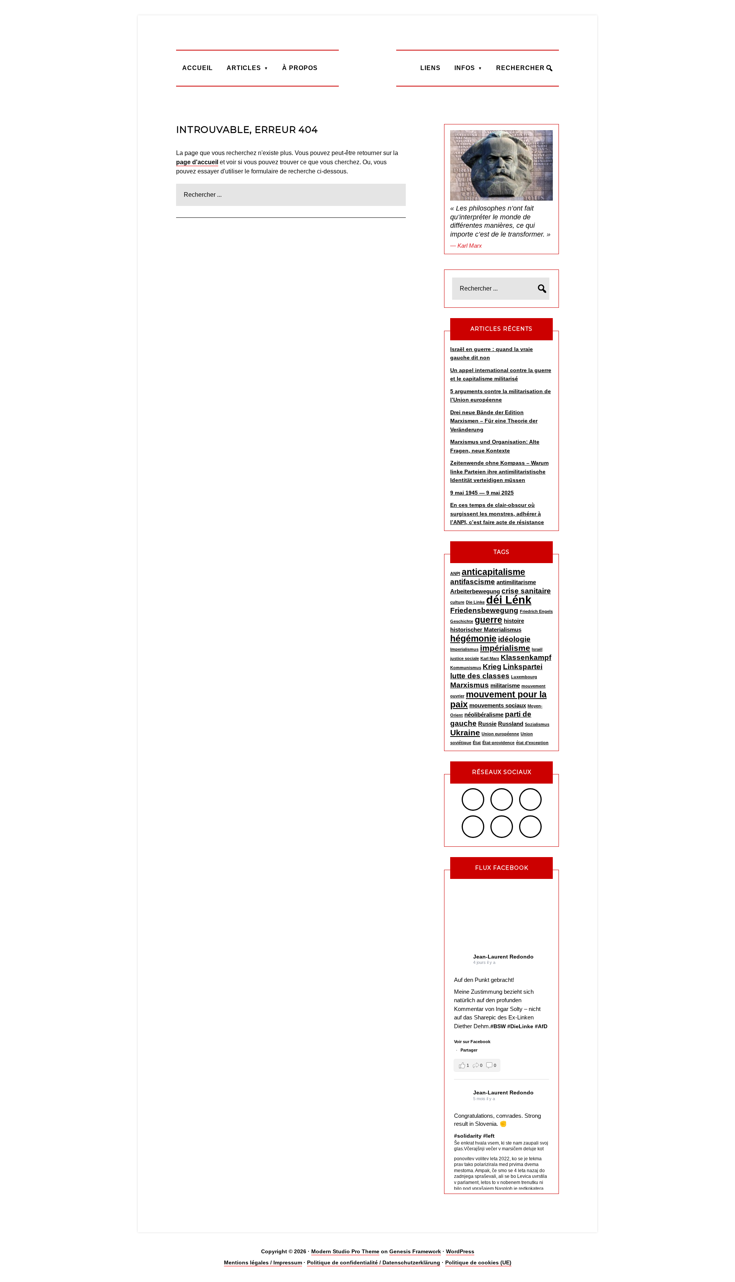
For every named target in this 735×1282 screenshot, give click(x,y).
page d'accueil (197, 162)
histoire (514, 620)
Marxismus (469, 685)
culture (457, 602)
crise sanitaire (526, 591)
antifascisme (472, 582)
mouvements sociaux (497, 705)
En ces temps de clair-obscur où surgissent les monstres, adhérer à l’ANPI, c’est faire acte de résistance (497, 513)
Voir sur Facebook (472, 1041)
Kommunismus (465, 667)
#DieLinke (520, 1026)
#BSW (498, 1026)
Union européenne (500, 734)
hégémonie (473, 638)
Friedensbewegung (484, 610)
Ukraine (465, 732)
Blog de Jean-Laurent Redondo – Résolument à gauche (367, 67)
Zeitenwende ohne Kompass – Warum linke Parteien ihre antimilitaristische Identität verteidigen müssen (499, 471)
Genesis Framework (415, 1251)
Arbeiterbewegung (475, 591)
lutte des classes (480, 676)
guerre (488, 620)
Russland (510, 723)
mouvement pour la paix (498, 699)
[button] (477, 1065)
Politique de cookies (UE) (478, 1262)
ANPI (455, 573)
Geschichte (461, 621)
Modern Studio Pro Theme (345, 1251)
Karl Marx (489, 658)
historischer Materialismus (485, 629)
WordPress (460, 1251)
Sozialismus (537, 724)
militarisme (505, 685)
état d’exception (532, 742)
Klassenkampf (526, 657)
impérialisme (505, 648)
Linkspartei (522, 667)
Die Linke (475, 602)
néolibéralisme (483, 714)
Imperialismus (464, 649)
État (477, 742)
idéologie (514, 639)
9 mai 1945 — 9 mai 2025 (482, 493)
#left (489, 1136)
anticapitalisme (493, 572)
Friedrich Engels (536, 611)
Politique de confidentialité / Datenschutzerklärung (373, 1262)
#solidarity (468, 1136)
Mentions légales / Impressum (263, 1262)
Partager (469, 1050)
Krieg (492, 667)
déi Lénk (508, 599)
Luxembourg (524, 676)
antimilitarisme (516, 582)
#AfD (541, 1026)
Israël (537, 649)
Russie (487, 723)
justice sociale (464, 658)
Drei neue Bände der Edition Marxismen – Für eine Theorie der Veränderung (493, 421)
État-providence (498, 742)
